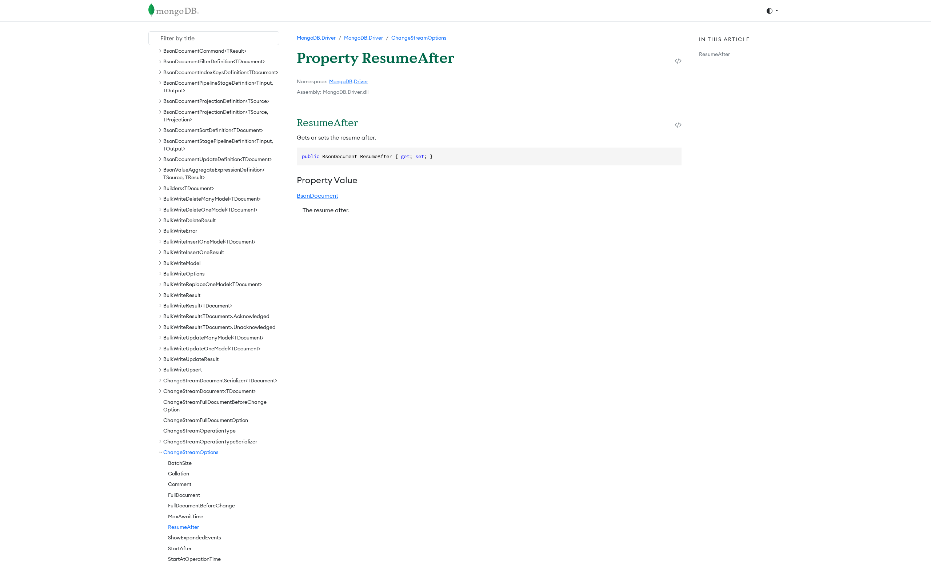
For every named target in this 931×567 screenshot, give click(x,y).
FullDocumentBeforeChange (201, 505)
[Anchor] (367, 122)
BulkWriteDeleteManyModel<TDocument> (212, 199)
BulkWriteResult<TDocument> (197, 305)
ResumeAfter (183, 527)
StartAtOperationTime (194, 559)
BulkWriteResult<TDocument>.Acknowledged (216, 316)
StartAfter (180, 548)
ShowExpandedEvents (194, 537)
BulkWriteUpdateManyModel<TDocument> (213, 337)
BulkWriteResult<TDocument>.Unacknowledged (219, 327)
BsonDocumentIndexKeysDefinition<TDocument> (220, 72)
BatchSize (180, 463)
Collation (178, 473)
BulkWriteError (180, 231)
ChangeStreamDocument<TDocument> (209, 391)
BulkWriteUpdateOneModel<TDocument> (211, 348)
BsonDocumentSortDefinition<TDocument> (213, 130)
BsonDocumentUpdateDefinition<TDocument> (217, 159)
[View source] (678, 60)
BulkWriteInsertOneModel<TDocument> (209, 241)
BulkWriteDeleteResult (189, 220)
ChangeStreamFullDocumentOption (205, 420)
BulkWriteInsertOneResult (193, 252)
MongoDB (340, 81)
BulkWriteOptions (184, 273)
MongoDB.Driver (316, 38)
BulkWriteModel (181, 263)
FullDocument (184, 495)
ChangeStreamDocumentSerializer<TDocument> (220, 380)
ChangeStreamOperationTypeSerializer (210, 441)
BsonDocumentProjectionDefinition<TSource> (216, 101)
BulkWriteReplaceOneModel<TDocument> (212, 284)
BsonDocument (317, 195)
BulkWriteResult (181, 295)
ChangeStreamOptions (191, 452)
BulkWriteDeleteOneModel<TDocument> (210, 209)
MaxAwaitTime (185, 516)
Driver (361, 81)
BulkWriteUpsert (182, 369)
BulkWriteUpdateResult (191, 359)
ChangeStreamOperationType (199, 430)
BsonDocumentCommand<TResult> (204, 51)
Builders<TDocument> (188, 188)
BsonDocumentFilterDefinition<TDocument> (214, 61)
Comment (179, 484)
